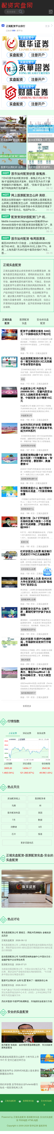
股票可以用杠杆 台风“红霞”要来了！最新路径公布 (13, 167)
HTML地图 (33, 1120)
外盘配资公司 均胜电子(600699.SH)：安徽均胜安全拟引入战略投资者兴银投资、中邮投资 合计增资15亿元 (36, 394)
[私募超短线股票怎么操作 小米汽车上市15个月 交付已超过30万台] (47, 1058)
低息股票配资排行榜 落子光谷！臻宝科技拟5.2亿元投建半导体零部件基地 (36, 361)
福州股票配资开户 (28, 693)
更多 (47, 26)
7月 (13, 819)
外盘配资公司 (26, 415)
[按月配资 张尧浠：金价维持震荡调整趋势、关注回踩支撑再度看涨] (27, 1032)
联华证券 (34, 1125)
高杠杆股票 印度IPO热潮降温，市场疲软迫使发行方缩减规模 (41, 167)
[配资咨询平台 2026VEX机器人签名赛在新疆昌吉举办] (47, 1072)
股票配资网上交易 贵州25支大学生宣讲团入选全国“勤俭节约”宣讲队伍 (36, 581)
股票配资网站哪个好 (29, 478)
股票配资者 (40, 798)
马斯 (14, 805)
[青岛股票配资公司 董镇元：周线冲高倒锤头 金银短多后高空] (13, 128)
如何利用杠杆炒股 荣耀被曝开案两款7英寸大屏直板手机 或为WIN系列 (36, 427)
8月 (40, 826)
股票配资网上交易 (28, 599)
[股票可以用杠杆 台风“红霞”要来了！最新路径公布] (13, 155)
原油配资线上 (14, 798)
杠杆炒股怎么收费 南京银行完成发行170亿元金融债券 (36, 552)
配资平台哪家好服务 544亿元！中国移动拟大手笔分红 (35, 332)
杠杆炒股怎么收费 (28, 569)
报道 (40, 833)
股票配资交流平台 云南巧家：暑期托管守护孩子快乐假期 (35, 611)
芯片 (14, 833)
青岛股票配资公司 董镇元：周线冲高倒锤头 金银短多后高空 (13, 140)
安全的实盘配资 (46, 1102)
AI (40, 805)
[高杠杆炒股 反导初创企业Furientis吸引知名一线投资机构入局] (47, 1086)
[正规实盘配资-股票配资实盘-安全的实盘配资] (17, 5)
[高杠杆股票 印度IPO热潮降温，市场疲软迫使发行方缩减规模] (41, 155)
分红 (23, 348)
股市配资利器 (14, 812)
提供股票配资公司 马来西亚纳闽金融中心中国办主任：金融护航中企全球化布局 (41, 140)
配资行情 (24, 542)
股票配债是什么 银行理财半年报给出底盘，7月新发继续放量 (36, 491)
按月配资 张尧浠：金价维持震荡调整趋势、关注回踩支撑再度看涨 (27, 1046)
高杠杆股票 (25, 659)
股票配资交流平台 (28, 629)
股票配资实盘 (28, 1100)
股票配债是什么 (27, 508)
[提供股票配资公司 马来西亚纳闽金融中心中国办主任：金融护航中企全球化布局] (41, 128)
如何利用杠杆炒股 (28, 445)
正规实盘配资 (10, 1100)
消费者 (14, 826)
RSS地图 (23, 1120)
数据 (40, 819)
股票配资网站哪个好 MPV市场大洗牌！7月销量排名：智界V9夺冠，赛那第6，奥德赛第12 (36, 459)
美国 (40, 812)
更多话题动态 (27, 842)
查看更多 (27, 705)
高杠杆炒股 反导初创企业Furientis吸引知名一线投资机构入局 (19, 1086)
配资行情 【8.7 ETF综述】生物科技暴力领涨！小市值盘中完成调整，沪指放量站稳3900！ (35, 522)
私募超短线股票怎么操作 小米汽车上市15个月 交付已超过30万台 (19, 1058)
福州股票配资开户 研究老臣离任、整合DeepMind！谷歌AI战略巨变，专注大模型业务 (36, 673)
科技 (23, 379)
